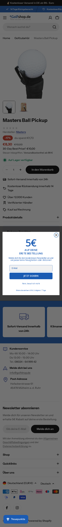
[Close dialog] (56, 235)
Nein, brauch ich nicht (31, 283)
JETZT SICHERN (31, 276)
